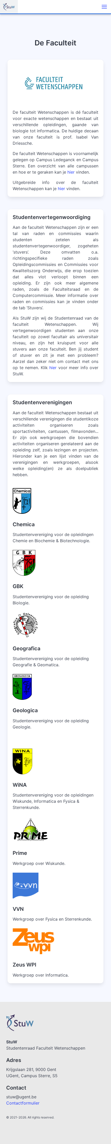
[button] (104, 7)
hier (71, 172)
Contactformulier (22, 1103)
